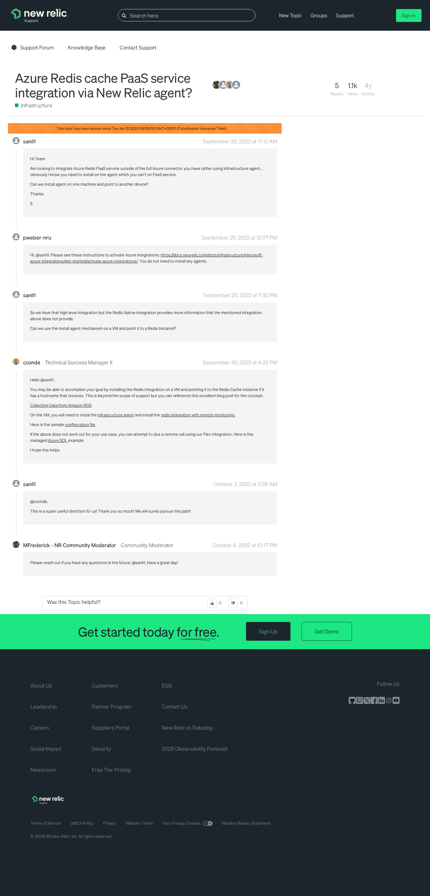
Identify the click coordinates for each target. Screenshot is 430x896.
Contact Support (138, 47)
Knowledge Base (87, 47)
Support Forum (37, 47)
